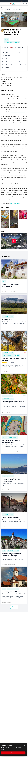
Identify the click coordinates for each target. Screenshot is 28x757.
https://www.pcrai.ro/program (18, 112)
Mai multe (14, 607)
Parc (18, 355)
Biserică (4, 550)
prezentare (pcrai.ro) (15, 203)
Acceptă (13, 753)
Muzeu (6, 39)
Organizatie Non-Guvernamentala (9, 355)
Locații (8, 7)
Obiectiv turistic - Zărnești (12, 42)
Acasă (4, 7)
